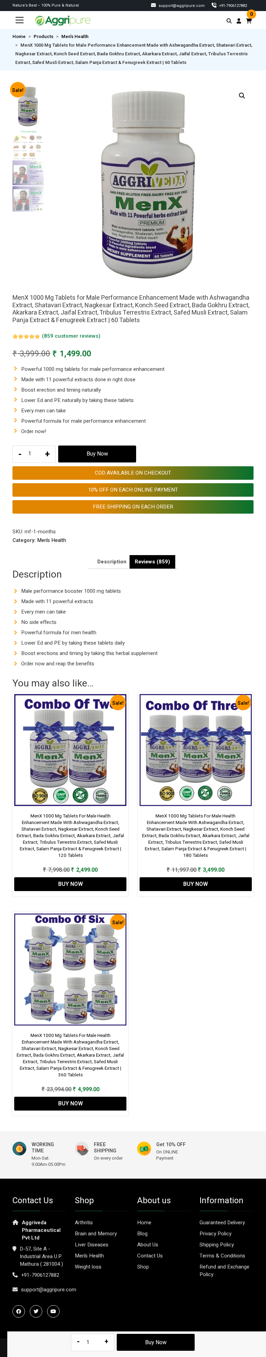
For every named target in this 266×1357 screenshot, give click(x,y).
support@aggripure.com (181, 6)
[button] (242, 96)
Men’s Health (74, 36)
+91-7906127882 (40, 1275)
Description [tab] (111, 561)
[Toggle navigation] (19, 20)
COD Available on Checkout (133, 473)
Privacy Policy (215, 1233)
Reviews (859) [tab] (152, 561)
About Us (147, 1244)
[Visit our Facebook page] (20, 1311)
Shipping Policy (217, 1244)
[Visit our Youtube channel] (55, 1311)
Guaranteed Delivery (222, 1222)
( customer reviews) (71, 336)
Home (19, 36)
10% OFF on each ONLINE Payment (133, 490)
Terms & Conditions (222, 1256)
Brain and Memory (96, 1233)
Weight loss (88, 1267)
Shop (143, 1267)
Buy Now (97, 454)
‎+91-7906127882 (232, 6)
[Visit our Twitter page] (38, 1311)
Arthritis (84, 1222)
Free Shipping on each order (133, 507)
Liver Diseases (91, 1244)
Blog (142, 1233)
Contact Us (150, 1256)
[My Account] (239, 21)
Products (43, 36)
